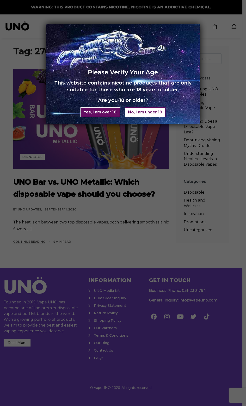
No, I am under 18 (145, 112)
